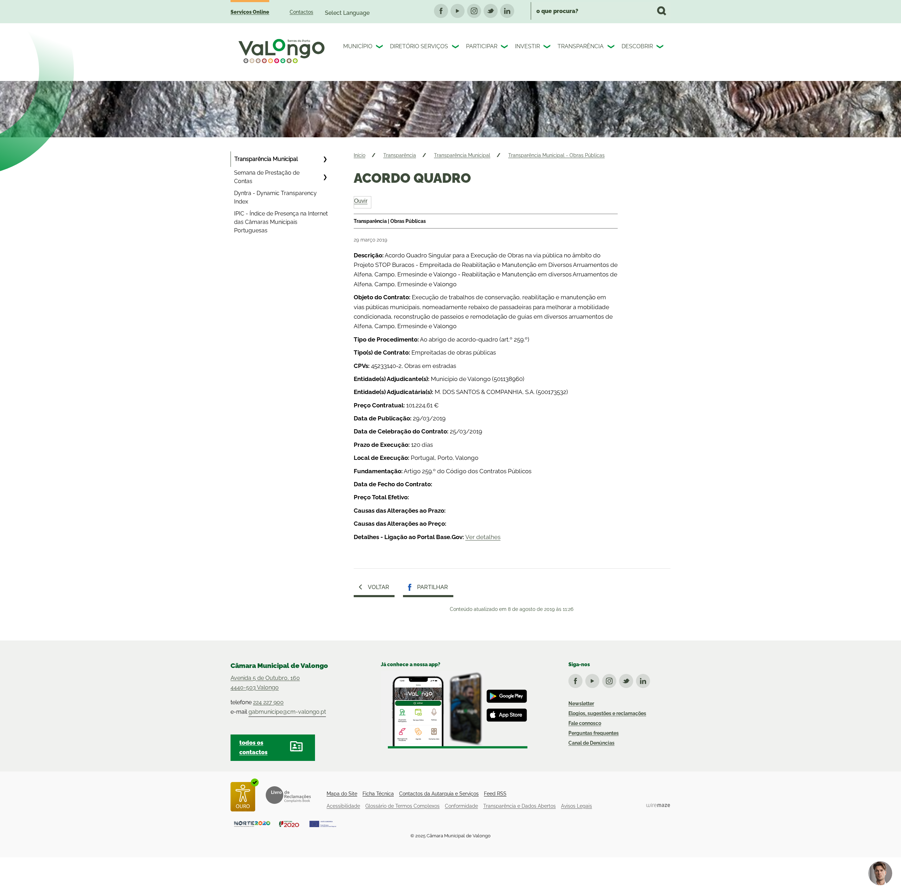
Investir (527, 46)
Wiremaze (658, 805)
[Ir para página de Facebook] (576, 679)
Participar (481, 46)
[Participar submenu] (505, 47)
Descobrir (637, 46)
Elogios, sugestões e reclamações (607, 713)
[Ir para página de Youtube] (593, 679)
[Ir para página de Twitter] (627, 679)
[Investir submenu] (547, 47)
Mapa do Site (342, 793)
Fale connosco (584, 723)
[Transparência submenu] (611, 47)
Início (359, 155)
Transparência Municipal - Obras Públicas (556, 155)
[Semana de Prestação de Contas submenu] (325, 177)
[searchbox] (600, 11)
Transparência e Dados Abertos (519, 806)
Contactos (301, 12)
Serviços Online (250, 12)
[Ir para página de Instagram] (610, 679)
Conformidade (461, 806)
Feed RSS (495, 793)
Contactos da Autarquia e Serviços (439, 793)
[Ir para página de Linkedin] (644, 679)
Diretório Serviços (419, 46)
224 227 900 (268, 702)
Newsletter (581, 703)
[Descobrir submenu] (660, 47)
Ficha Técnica (378, 793)
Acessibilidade (343, 806)
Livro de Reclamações (288, 795)
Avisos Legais (576, 806)
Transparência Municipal (266, 159)
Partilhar (432, 587)
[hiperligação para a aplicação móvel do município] (454, 710)
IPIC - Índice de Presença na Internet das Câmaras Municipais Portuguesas (281, 222)
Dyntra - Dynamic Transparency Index (275, 197)
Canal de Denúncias (591, 743)
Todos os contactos (253, 747)
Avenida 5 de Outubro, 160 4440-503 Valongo (265, 683)
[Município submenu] (380, 47)
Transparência (580, 46)
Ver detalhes (482, 536)
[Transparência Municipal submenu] (325, 159)
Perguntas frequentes (593, 733)
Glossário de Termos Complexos (402, 806)
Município (357, 46)
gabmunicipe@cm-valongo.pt (287, 711)
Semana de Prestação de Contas (267, 177)
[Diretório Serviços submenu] (456, 47)
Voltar (378, 587)
